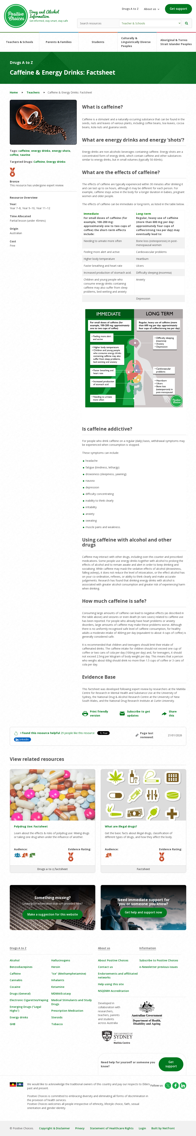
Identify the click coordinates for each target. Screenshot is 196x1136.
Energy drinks (19, 1017)
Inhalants (57, 980)
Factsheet (143, 869)
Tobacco (57, 1024)
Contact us (105, 967)
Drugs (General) (20, 993)
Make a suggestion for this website (52, 914)
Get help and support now (143, 912)
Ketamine (57, 987)
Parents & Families (59, 42)
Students (98, 42)
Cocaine (15, 987)
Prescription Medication (67, 1010)
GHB (12, 1024)
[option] (43, 122)
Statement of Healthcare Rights (111, 1128)
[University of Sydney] (120, 1040)
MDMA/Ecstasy (61, 993)
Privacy (80, 1128)
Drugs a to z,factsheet (52, 869)
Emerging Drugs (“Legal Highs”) (25, 1009)
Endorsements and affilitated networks (118, 975)
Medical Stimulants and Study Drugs (71, 1002)
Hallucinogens (60, 960)
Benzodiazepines (21, 967)
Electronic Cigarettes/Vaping (29, 1000)
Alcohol (15, 960)
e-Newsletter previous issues (158, 967)
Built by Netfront (163, 1128)
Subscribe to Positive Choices (158, 960)
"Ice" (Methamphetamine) (68, 973)
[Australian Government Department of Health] (149, 1016)
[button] (186, 23)
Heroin (55, 967)
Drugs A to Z (130, 9)
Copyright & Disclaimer (54, 1128)
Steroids (56, 1017)
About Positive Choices (113, 960)
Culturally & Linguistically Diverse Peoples (136, 42)
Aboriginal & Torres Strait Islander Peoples (176, 42)
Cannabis (16, 980)
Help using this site (111, 984)
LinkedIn (24, 739)
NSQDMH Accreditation (113, 991)
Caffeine (15, 973)
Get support (178, 9)
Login (142, 1128)
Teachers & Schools (19, 42)
